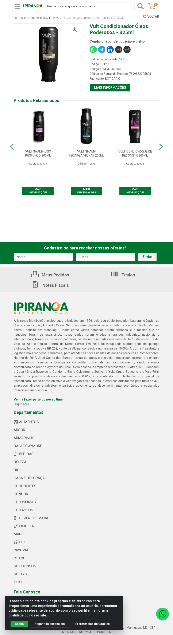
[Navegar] (11, 147)
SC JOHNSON (25, 566)
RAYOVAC (21, 550)
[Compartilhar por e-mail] (118, 49)
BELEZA (20, 462)
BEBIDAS (26, 454)
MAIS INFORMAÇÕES (110, 88)
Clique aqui (21, 404)
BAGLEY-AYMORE (28, 446)
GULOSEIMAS (25, 502)
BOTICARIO (112, 78)
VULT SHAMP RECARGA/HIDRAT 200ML (86, 153)
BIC (16, 470)
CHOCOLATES (25, 486)
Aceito (19, 624)
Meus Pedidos (55, 274)
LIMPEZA (26, 526)
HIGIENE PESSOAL (34, 518)
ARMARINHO (24, 438)
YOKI (18, 582)
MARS (19, 534)
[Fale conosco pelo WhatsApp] (162, 614)
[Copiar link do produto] (127, 49)
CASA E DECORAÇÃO (30, 478)
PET (22, 542)
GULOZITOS (23, 510)
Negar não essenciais (49, 624)
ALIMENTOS (29, 422)
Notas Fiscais (55, 285)
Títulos (127, 274)
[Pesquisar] (140, 6)
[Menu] (17, 6)
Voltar (152, 17)
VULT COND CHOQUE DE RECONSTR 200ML (135, 153)
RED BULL (21, 558)
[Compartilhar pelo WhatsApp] (93, 49)
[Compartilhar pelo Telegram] (101, 49)
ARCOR (19, 430)
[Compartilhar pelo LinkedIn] (110, 49)
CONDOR (21, 494)
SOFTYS (20, 574)
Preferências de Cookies (92, 624)
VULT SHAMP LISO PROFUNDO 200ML (38, 153)
